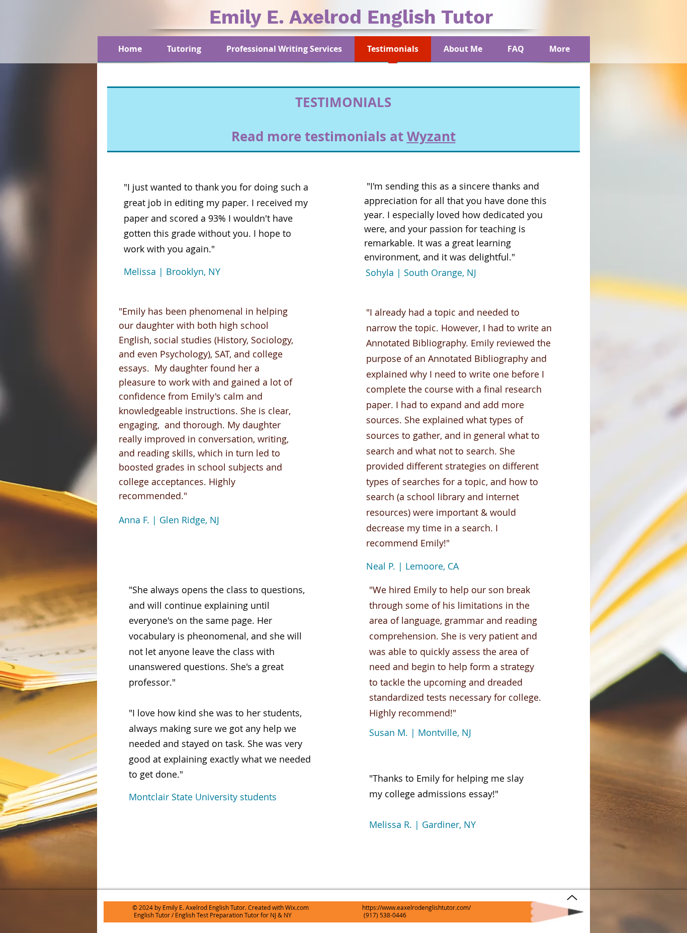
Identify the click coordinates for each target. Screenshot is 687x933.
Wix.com (297, 907)
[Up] (572, 897)
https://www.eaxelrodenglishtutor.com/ (416, 907)
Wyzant (431, 136)
